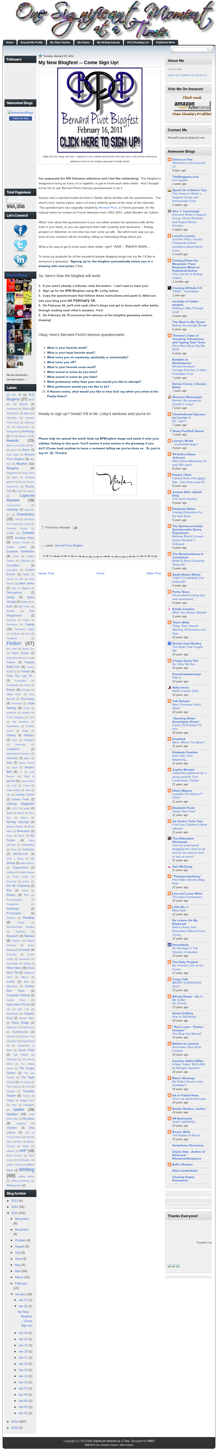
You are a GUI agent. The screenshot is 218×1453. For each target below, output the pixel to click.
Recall (21, 922)
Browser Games (109, 1445)
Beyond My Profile (32, 42)
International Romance (18, 753)
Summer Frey (27, 1036)
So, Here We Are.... (185, 664)
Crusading (12, 570)
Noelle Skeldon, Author (189, 1108)
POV (26, 895)
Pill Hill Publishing (18, 885)
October (20, 1240)
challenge (12, 509)
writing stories (26, 1176)
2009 (14, 1427)
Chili (16, 519)
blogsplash (12, 473)
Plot (9, 890)
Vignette (12, 1127)
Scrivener (12, 954)
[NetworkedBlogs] (20, 112)
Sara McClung (182, 866)
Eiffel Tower (24, 606)
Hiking (25, 731)
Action (23, 404)
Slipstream (12, 986)
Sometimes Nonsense (188, 1145)
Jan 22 (23, 1339)
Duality (24, 602)
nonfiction (28, 849)
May (18, 1265)
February (21, 1283)
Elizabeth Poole (183, 808)
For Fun (26, 658)
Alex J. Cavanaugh (185, 211)
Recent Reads (17, 275)
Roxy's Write (181, 1132)
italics (27, 758)
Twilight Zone (27, 1100)
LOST (15, 808)
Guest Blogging (15, 717)
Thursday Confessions (187, 897)
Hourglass (29, 740)
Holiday (11, 735)
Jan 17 (23, 1357)
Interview (12, 758)
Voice (9, 1141)
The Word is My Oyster (188, 322)
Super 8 (14, 1041)
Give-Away (27, 698)
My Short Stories (60, 42)
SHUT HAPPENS (183, 1122)
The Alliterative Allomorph (183, 840)
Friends (25, 671)
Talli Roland (20, 1054)
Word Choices (14, 1155)
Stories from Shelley (186, 643)
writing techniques (20, 1181)
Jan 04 (23, 1400)
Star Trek (23, 1009)
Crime (16, 556)
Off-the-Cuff (20, 853)
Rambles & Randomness (181, 361)
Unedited (178, 739)
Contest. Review (21, 542)
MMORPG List (92, 1445)
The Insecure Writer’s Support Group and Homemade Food (186, 197)
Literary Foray (20, 799)
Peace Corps (21, 876)
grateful (26, 712)
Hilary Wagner (182, 790)
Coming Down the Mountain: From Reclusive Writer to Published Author (186, 265)
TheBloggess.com (185, 176)
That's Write (180, 622)
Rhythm (16, 940)
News (14, 849)
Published (13, 908)
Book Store (28, 473)
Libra (27, 790)
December (22, 1218)
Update (18, 1109)
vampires (21, 1123)
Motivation (23, 831)
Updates (12, 1114)
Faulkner (15, 633)
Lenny (26, 785)
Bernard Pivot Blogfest (69, 545)
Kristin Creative (183, 609)
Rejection (20, 931)
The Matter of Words (186, 1135)
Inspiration (13, 749)
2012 (14, 1206)
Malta (9, 813)
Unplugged (28, 1105)
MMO (151, 1441)
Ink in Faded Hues (185, 1095)
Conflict (10, 533)
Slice (26, 982)
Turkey (26, 1095)
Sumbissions (20, 1031)
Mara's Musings (183, 1078)
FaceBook (12, 624)
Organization (20, 867)
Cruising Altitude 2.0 (187, 288)
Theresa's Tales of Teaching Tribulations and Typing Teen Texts (188, 339)
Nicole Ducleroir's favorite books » (17, 377)
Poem (25, 890)
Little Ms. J (180, 907)
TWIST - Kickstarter (185, 291)
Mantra (20, 813)
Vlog (28, 1137)
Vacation (28, 1118)
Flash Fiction (20, 653)
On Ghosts (179, 1003)
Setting (26, 963)
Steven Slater (26, 1018)
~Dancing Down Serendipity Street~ (186, 720)
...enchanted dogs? (185, 444)
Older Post (154, 573)
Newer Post (46, 573)
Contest (28, 533)
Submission (28, 1027)
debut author (26, 583)
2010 (14, 1421)
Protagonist (12, 904)
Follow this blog (20, 118)
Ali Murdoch (13, 413)
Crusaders (13, 565)
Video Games (126, 1445)
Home (9, 42)
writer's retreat (14, 1164)
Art (12, 436)
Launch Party (27, 781)
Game (27, 685)
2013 (14, 1200)
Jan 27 (23, 1300)
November (22, 1229)
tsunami (11, 1091)
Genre (11, 689)
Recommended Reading (20, 927)
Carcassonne (14, 505)
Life (8, 794)
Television (12, 1059)
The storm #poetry (184, 499)
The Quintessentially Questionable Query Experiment (187, 529)
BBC (32, 445)
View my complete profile (187, 75)
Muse (9, 835)
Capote (30, 491)
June (18, 1258)
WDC (19, 1141)
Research (12, 936)
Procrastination (14, 899)
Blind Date (179, 910)
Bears (14, 450)
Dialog (10, 597)
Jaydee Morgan (183, 769)
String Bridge (20, 1022)
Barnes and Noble (16, 445)
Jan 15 (23, 1370)
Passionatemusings (186, 674)
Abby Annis (180, 687)
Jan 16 (23, 1363)
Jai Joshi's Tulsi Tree (187, 821)
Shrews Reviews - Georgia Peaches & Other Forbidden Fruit (189, 370)
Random (11, 917)
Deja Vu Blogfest (20, 588)
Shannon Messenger (187, 397)
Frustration (20, 680)
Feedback (12, 638)
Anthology (28, 431)
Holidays (29, 735)
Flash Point (12, 658)
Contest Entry (24, 537)
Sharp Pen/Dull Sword (188, 431)
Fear (27, 633)
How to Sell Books (184, 1016)
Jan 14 (23, 1376)
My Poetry (83, 42)
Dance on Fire (15, 579)
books (15, 477)
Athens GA (24, 436)
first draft (12, 649)
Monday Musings (18, 822)
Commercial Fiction (20, 524)
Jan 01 (23, 1413)
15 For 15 (14, 394)
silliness (25, 977)
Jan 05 (23, 1394)
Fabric (26, 620)
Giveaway (16, 703)
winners (11, 1151)
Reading (28, 917)
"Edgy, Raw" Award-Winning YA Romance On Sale (189, 629)
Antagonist (12, 431)
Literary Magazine (20, 803)
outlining (11, 872)
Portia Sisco (181, 591)
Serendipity (12, 963)
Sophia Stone (16, 1000)
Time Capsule (14, 1086)
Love (27, 808)
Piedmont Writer (183, 509)
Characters (25, 514)
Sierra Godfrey (182, 1013)
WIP (23, 1150)
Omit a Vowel (15, 858)
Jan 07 (23, 1388)
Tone (28, 1086)
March (19, 1277)
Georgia (26, 690)
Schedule (24, 949)
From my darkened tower (189, 1098)
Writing (26, 1169)
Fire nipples (180, 180)
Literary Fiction (25, 794)
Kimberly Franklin (185, 752)
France (11, 662)
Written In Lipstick (185, 1043)
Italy (9, 762)
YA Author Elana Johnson (183, 456)
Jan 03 (23, 1407)
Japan (14, 767)
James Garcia (26, 762)
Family (29, 624)
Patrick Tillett (181, 475)
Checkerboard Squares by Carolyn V (188, 416)
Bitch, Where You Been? (188, 742)
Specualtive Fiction (18, 1004)
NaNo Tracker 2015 (185, 691)
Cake (19, 491)
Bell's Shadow (182, 1164)
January (20, 1294)
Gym (31, 717)
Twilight (10, 1100)
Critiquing (25, 560)
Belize (26, 449)
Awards (13, 440)
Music (21, 835)
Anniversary (23, 427)
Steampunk (12, 1013)
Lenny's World (182, 441)
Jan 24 (23, 1333)
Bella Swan (13, 454)
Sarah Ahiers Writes (186, 574)
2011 (14, 1213)
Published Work (165, 42)
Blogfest (21, 463)
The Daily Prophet (185, 962)
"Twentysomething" (186, 876)
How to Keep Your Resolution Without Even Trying (188, 931)
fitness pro (28, 649)
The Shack (25, 1082)
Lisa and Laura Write (187, 893)
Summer (11, 1036)
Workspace (24, 1160)
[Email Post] (74, 527)
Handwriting (13, 726)
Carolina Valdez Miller (187, 1061)
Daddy (26, 574)
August (19, 1246)
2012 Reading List (138, 42)
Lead (14, 785)
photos (25, 881)
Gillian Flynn (14, 694)
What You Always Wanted (189, 612)
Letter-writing (13, 790)
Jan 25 (23, 1306)
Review (29, 936)
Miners (24, 817)
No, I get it (179, 421)
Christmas (29, 519)
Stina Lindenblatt (184, 1170)
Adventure (12, 408)
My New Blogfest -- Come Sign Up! (79, 62)
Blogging (12, 468)
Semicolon (24, 959)
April (18, 1271)
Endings (11, 611)
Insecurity (20, 744)
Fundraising (13, 685)
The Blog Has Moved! (186, 1033)
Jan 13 (23, 1382)
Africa (26, 408)
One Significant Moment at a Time (108, 1441)
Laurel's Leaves (183, 236)
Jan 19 (23, 1351)
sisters (11, 981)
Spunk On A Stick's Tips (189, 190)
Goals (26, 708)
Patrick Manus (26, 872)
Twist (14, 1105)
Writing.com (14, 1185)
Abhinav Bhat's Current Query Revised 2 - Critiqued (187, 540)
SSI (8, 1009)
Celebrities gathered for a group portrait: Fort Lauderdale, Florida (189, 776)
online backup (27, 863)
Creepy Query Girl (185, 660)
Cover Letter (16, 547)
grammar (11, 712)
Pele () (176, 677)
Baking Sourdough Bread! (189, 325)
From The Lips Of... (20, 675)
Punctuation (14, 913)
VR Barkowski (182, 1118)
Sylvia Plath (26, 1050)
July (17, 1252)
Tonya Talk (180, 979)
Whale (26, 1146)
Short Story (14, 967)
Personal (11, 881)
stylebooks (12, 1027)
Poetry (11, 895)
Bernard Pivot (108, 207)
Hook (14, 740)
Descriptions (14, 592)
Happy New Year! (184, 811)
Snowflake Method (18, 995)
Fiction (14, 643)
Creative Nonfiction (20, 551)
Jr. (21, 772)
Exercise (11, 620)
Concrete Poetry (17, 528)
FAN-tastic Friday (24, 629)
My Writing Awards (108, 42)
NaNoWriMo (28, 845)
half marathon (20, 721)
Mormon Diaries (15, 826)
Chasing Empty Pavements (183, 1178)
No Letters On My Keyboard (185, 922)
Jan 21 (23, 1345)
